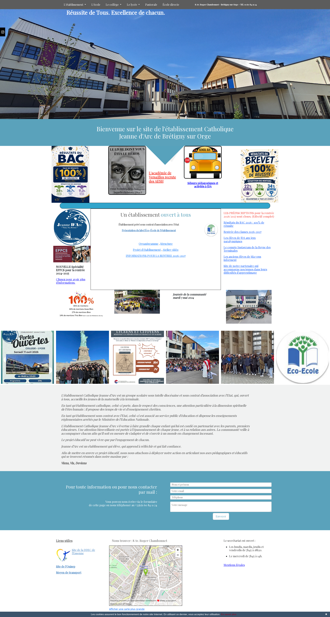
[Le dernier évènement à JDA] (72, 227)
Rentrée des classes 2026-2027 (242, 232)
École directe (171, 4)
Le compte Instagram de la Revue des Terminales (247, 248)
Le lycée (132, 4)
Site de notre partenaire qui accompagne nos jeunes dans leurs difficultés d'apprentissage (245, 269)
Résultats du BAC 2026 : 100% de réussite (244, 224)
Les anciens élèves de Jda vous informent (242, 258)
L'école (95, 4)
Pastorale (151, 4)
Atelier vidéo (170, 249)
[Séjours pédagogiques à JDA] (203, 162)
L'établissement (74, 4)
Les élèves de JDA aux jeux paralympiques (240, 239)
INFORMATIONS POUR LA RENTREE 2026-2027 (156, 256)
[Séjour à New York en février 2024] (82, 357)
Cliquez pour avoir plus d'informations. (70, 280)
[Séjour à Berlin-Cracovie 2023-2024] (247, 357)
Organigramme (148, 243)
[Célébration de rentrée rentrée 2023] (192, 357)
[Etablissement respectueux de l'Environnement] (302, 357)
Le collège (112, 4)
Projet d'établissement (147, 249)
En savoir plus (228, 614)
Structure (166, 243)
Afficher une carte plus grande (127, 609)
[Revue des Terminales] (127, 170)
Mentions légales (234, 565)
